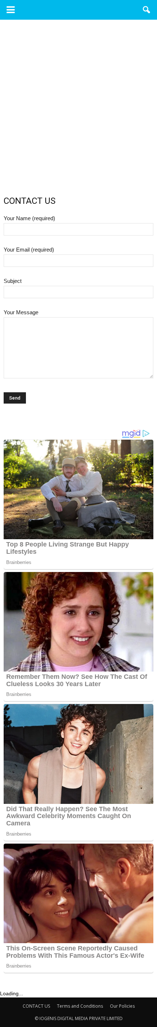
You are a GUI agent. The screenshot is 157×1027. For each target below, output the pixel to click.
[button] (147, 10)
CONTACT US (36, 1006)
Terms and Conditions (80, 1006)
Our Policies (122, 1006)
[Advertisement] (78, 117)
